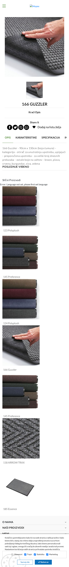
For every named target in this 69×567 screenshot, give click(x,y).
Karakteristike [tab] (26, 137)
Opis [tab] (8, 137)
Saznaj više (25, 562)
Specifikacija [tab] (51, 137)
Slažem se (44, 562)
